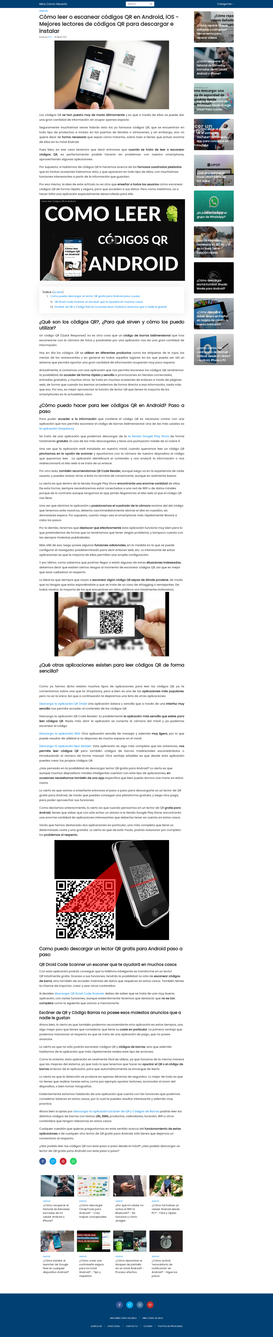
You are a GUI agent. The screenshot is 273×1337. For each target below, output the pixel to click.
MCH (50, 37)
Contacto (132, 1326)
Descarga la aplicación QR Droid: (63, 704)
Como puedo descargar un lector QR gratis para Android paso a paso (95, 296)
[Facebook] (119, 1304)
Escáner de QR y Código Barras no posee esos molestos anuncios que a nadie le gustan (110, 307)
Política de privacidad (170, 1326)
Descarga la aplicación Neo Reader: (65, 746)
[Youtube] (150, 1304)
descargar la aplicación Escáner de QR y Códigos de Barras (116, 1111)
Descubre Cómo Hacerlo (123, 1318)
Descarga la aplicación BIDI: (59, 734)
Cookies (148, 1326)
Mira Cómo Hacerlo (53, 4)
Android (43, 11)
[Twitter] (129, 1304)
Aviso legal (114, 1326)
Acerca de (96, 1326)
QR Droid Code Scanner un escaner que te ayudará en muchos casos (98, 302)
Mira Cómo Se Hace (152, 1318)
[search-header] (151, 4)
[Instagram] (139, 1304)
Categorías (224, 4)
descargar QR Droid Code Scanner (79, 993)
